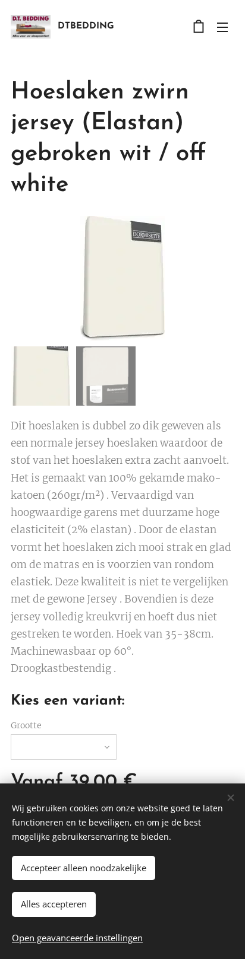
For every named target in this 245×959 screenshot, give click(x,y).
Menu (222, 27)
